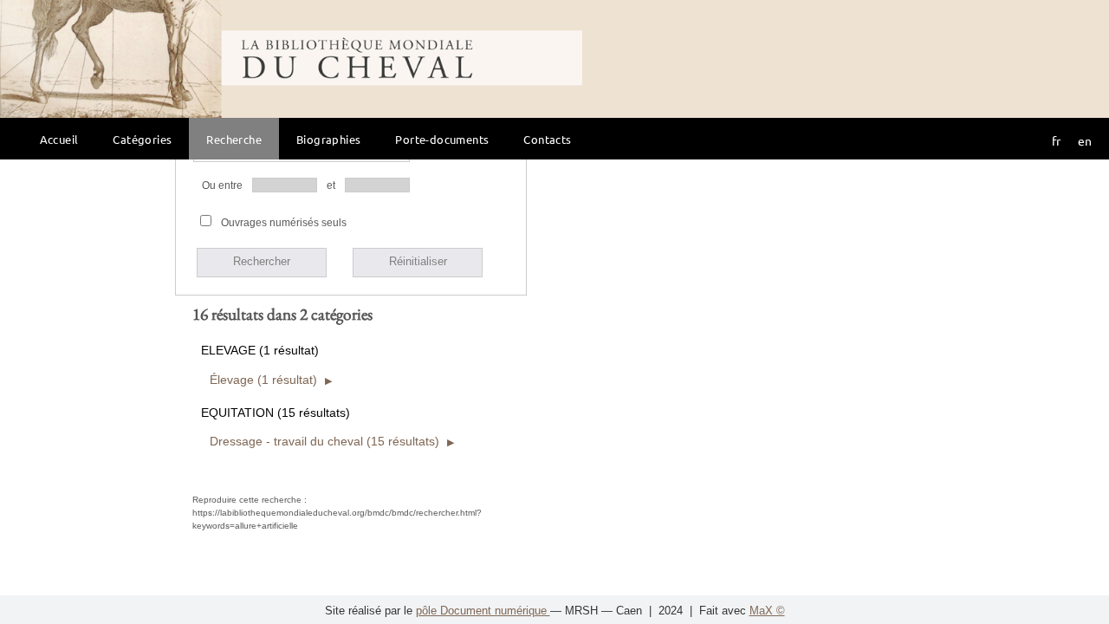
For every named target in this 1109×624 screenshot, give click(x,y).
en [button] (1085, 140)
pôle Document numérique (483, 610)
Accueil (59, 139)
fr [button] (1056, 140)
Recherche (234, 139)
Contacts (547, 139)
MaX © (767, 610)
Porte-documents (442, 139)
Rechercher (261, 261)
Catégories (142, 139)
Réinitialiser (418, 261)
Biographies (328, 139)
